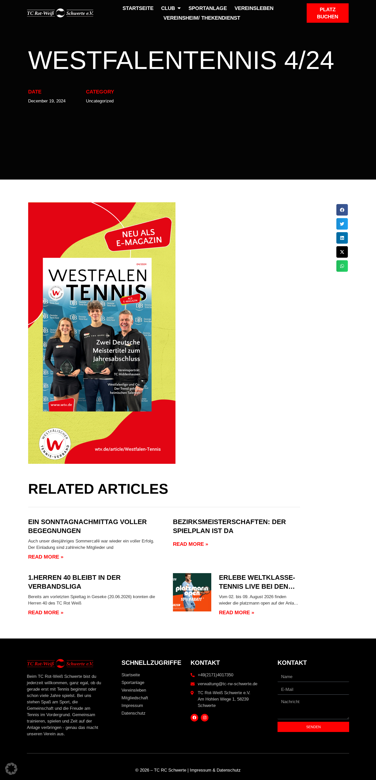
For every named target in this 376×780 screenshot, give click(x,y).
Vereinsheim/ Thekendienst (201, 18)
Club (168, 8)
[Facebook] (194, 718)
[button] (342, 210)
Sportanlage (208, 8)
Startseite (138, 8)
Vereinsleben (254, 8)
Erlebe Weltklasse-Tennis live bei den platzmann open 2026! (259, 586)
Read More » (45, 557)
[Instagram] (204, 718)
